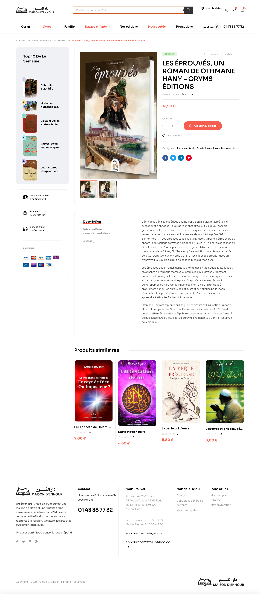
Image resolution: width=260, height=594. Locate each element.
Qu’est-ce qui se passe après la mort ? (50, 147)
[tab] (103, 222)
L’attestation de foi (132, 432)
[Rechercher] (188, 10)
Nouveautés (228, 148)
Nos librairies (213, 8)
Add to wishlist (175, 135)
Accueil (20, 40)
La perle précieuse (175, 428)
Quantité (167, 118)
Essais (200, 148)
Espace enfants (41, 40)
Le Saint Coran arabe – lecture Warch (50, 124)
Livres (61, 40)
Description (92, 221)
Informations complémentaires (96, 231)
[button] (151, 60)
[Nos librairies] (202, 8)
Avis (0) (88, 241)
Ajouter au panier (205, 125)
